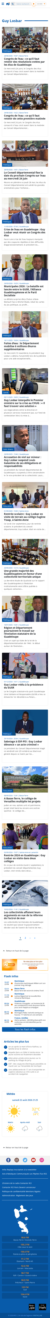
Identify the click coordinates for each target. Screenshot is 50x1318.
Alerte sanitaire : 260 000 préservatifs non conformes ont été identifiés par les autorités (30, 1022)
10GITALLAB (37, 1315)
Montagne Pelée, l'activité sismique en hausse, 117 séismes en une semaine (28, 1014)
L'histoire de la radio (10, 1183)
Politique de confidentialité (13, 1191)
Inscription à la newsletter (25, 1169)
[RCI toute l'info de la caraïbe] (8, 4)
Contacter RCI (26, 1183)
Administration (8, 1195)
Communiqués (23, 1174)
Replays (10, 1169)
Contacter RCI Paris (10, 1187)
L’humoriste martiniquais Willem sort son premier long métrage (30, 984)
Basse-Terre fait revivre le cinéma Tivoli (29, 990)
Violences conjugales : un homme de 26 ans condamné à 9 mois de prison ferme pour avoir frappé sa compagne (29, 1005)
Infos (4, 1169)
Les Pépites (34, 1174)
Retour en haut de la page (17, 951)
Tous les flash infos (25, 1029)
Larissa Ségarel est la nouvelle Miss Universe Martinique (27, 997)
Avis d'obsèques (9, 1174)
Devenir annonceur (27, 1187)
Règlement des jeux (24, 1195)
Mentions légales (33, 1191)
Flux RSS (43, 1174)
